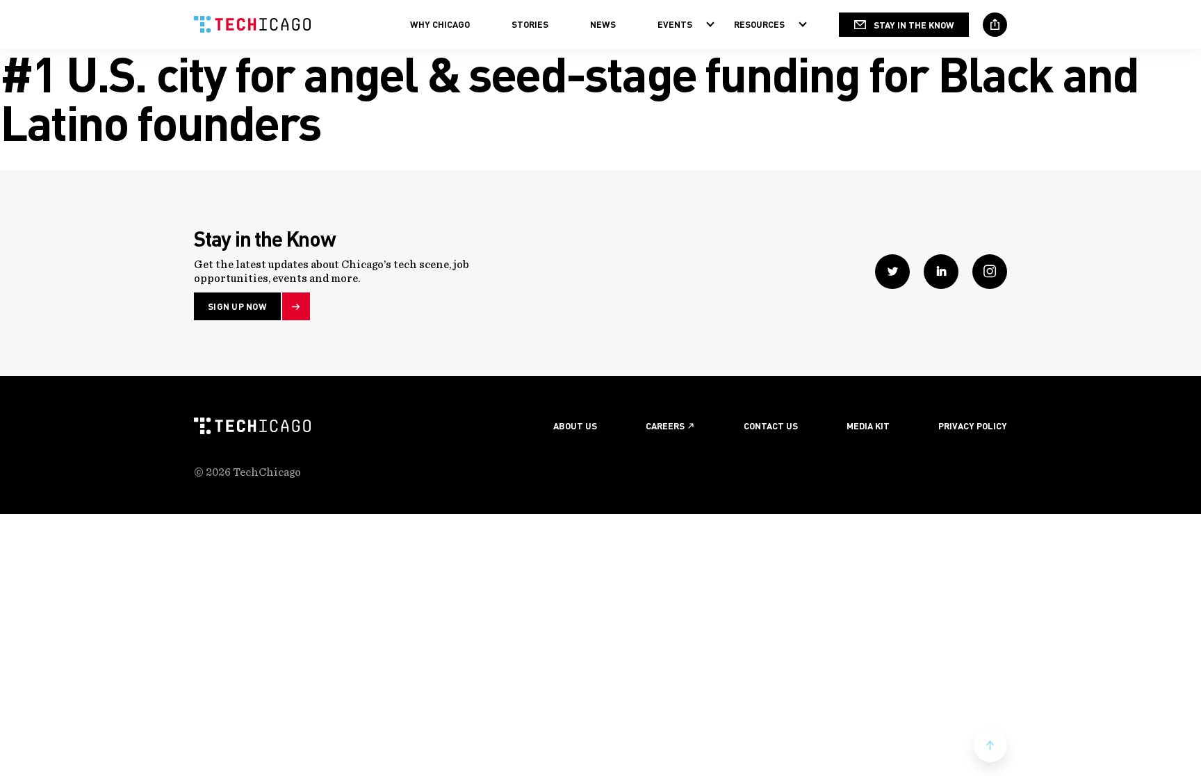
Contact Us (771, 425)
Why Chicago (440, 24)
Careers (665, 425)
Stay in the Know (914, 25)
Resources (759, 24)
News (603, 24)
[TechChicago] (252, 24)
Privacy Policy (972, 425)
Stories (530, 24)
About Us (575, 425)
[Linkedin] (941, 271)
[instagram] (989, 271)
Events (674, 24)
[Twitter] (892, 271)
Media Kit (868, 425)
